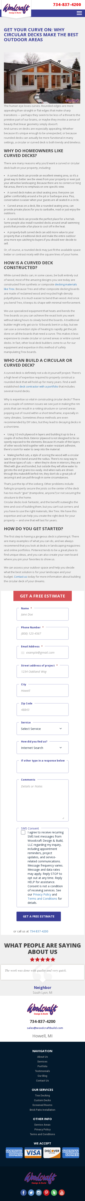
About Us (42, 1056)
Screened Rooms (42, 1105)
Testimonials (42, 1071)
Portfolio (42, 1066)
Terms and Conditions (42, 898)
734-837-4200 (67, 4)
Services (42, 1061)
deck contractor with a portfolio (38, 386)
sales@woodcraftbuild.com (42, 1028)
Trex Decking (42, 1095)
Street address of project (39, 665)
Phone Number (32, 627)
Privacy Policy (42, 894)
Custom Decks (42, 1100)
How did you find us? (34, 741)
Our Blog (42, 1075)
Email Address (32, 646)
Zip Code (26, 703)
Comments (28, 779)
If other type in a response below (43, 760)
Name (26, 608)
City (23, 684)
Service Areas (42, 1124)
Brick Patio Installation (42, 1109)
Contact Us (42, 1080)
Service (26, 722)
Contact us (20, 576)
